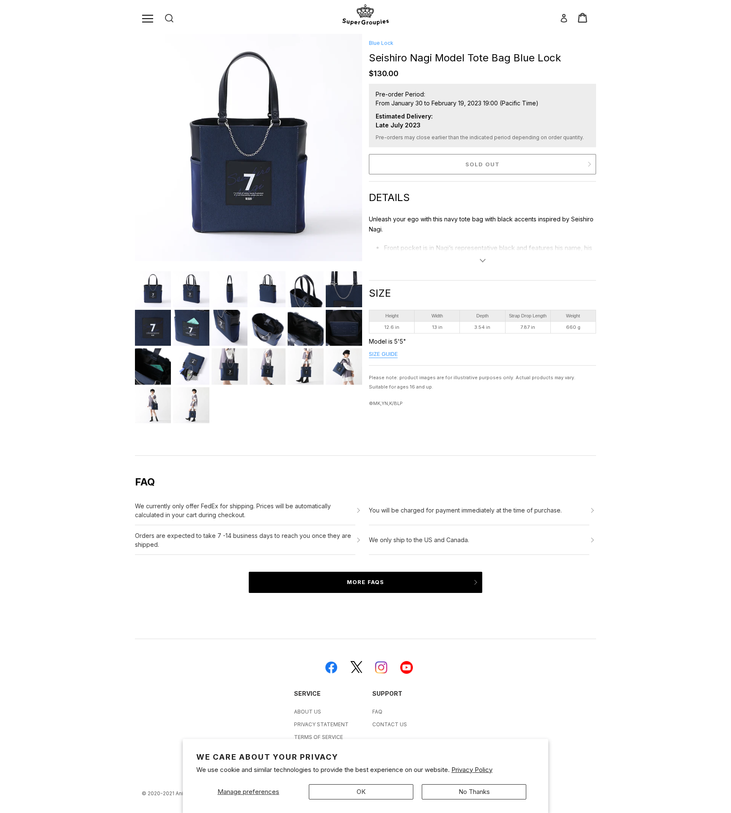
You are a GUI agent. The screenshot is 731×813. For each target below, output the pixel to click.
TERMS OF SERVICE (318, 737)
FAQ (377, 711)
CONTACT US (389, 724)
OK (361, 792)
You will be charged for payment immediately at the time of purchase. (465, 510)
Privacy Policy (471, 770)
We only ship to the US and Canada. (419, 539)
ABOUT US (307, 711)
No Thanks (474, 792)
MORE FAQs (365, 582)
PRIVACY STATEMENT (321, 724)
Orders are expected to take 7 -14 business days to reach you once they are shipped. (243, 540)
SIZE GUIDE (383, 354)
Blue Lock (381, 43)
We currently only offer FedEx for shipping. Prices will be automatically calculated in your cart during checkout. (233, 510)
